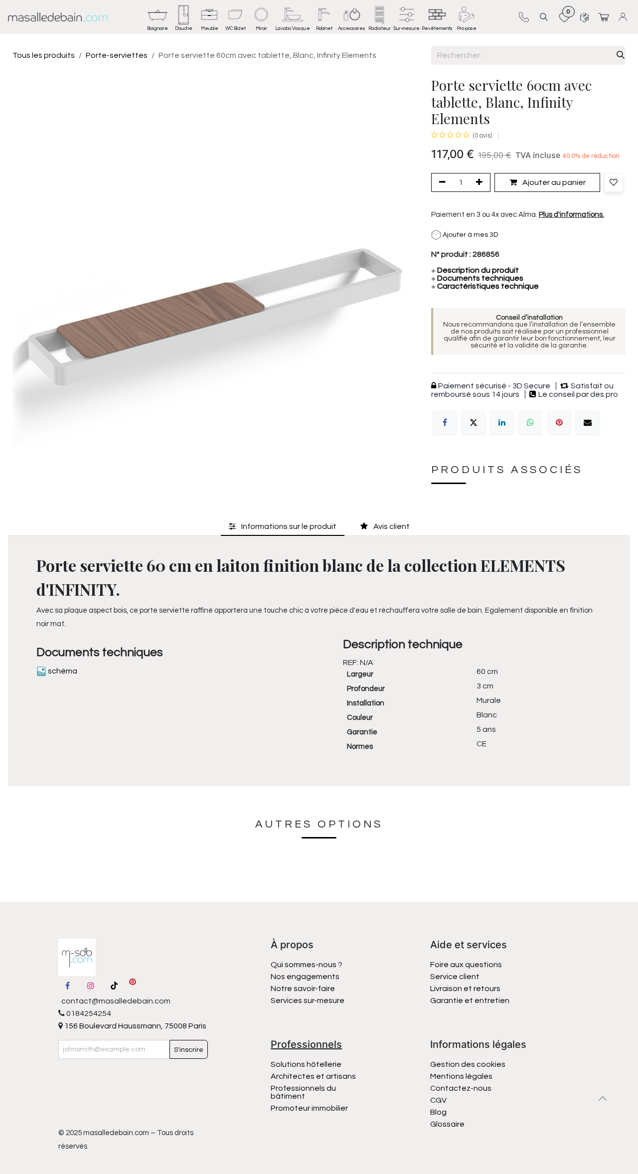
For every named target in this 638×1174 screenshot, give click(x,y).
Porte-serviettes (117, 55)
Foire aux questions (466, 965)
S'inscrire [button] (188, 1049)
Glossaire (447, 1124)
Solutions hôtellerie (306, 1064)
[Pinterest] (559, 422)
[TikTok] (114, 986)
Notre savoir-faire (303, 989)
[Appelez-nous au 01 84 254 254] (523, 17)
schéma (61, 671)
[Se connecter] (624, 16)
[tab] (282, 526)
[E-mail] (588, 422)
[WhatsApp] (530, 422)
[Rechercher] (621, 55)
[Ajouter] (481, 182)
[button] (543, 16)
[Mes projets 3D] (584, 16)
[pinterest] (132, 986)
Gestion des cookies (467, 1064)
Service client (454, 977)
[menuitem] (157, 16)
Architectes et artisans (313, 1076)
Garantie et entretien (469, 1001)
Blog (438, 1112)
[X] (473, 422)
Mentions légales (461, 1076)
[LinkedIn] (502, 422)
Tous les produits (43, 55)
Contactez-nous (461, 1088)
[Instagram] (91, 986)
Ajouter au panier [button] (553, 182)
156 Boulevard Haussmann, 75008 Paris (134, 1026)
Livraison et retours (465, 989)
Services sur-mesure (307, 1001)
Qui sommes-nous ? (306, 965)
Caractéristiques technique (485, 286)
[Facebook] (445, 422)
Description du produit (475, 270)
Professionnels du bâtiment (303, 1092)
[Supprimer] (440, 182)
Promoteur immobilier (309, 1108)
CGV (438, 1100)
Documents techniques (477, 278)
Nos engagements (306, 977)
